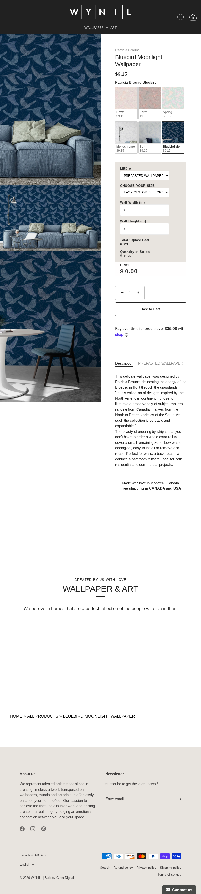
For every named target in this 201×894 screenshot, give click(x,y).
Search (105, 867)
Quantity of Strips (135, 252)
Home (16, 716)
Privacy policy (146, 867)
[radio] (126, 103)
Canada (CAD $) (31, 855)
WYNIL (36, 878)
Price (125, 265)
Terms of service (169, 874)
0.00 (131, 271)
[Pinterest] (43, 828)
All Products (42, 716)
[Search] (181, 17)
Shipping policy (170, 867)
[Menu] (8, 17)
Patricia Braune (127, 50)
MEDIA (125, 169)
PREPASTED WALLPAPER (160, 363)
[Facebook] (22, 828)
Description (124, 363)
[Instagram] (32, 828)
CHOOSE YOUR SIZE (137, 186)
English (25, 864)
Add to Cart (151, 309)
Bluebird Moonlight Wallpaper (99, 716)
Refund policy (123, 867)
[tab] (126, 363)
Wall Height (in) (133, 221)
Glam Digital (65, 878)
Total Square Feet (134, 240)
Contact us (181, 890)
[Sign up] (178, 798)
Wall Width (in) (132, 202)
